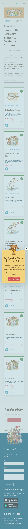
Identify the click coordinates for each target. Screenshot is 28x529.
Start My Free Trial (14, 279)
